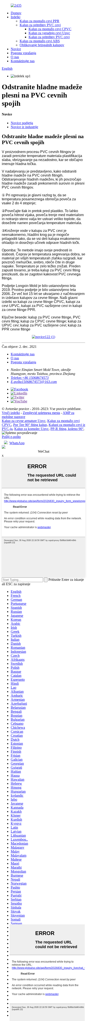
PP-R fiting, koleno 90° (66, 429)
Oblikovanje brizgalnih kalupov (42, 45)
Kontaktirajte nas (23, 61)
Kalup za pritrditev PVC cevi (40, 25)
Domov (16, 13)
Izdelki (15, 17)
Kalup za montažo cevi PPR (39, 21)
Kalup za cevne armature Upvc (24, 421)
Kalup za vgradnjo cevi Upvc (49, 33)
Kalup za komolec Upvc (31, 429)
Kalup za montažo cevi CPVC (50, 29)
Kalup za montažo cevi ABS (40, 41)
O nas (15, 57)
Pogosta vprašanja (23, 53)
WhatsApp (17, 443)
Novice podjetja (22, 123)
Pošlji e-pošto (11, 437)
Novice (16, 49)
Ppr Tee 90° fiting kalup (30, 425)
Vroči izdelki (11, 413)
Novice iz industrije (24, 127)
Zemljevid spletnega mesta (41, 413)
